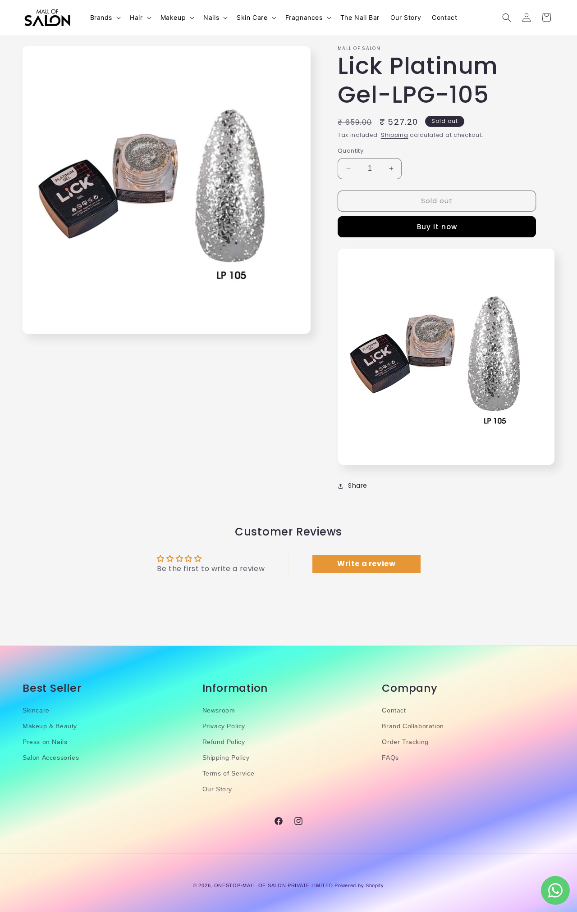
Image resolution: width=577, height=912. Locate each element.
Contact (394, 710)
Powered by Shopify (359, 885)
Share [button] (357, 485)
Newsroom (218, 710)
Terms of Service (228, 773)
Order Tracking (405, 742)
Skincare (36, 710)
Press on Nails (45, 742)
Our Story (217, 789)
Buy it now (437, 226)
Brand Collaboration (413, 726)
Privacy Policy (223, 726)
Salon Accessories (51, 758)
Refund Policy (223, 742)
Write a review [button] (366, 563)
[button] (105, 17)
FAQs (390, 758)
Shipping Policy (226, 758)
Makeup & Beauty (50, 726)
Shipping (394, 135)
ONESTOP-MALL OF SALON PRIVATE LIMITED (273, 885)
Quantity (350, 150)
